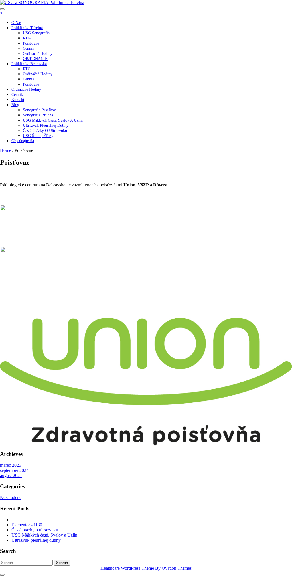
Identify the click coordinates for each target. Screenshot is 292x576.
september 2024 (14, 470)
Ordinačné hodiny (37, 74)
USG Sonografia (36, 33)
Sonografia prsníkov (39, 110)
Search (62, 563)
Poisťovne (31, 43)
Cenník (28, 48)
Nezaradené (10, 497)
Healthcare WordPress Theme (146, 568)
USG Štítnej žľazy (38, 136)
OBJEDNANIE (35, 59)
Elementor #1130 (26, 524)
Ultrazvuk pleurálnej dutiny (45, 125)
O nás (16, 23)
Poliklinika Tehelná (27, 28)
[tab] (2, 9)
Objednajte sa (22, 141)
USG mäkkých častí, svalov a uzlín (53, 120)
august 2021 (11, 475)
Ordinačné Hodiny (37, 53)
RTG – (28, 69)
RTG (27, 38)
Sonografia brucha (38, 115)
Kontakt (17, 100)
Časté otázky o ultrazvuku (45, 130)
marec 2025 (10, 465)
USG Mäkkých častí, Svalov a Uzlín (44, 535)
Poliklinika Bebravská (29, 64)
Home (5, 150)
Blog (15, 105)
